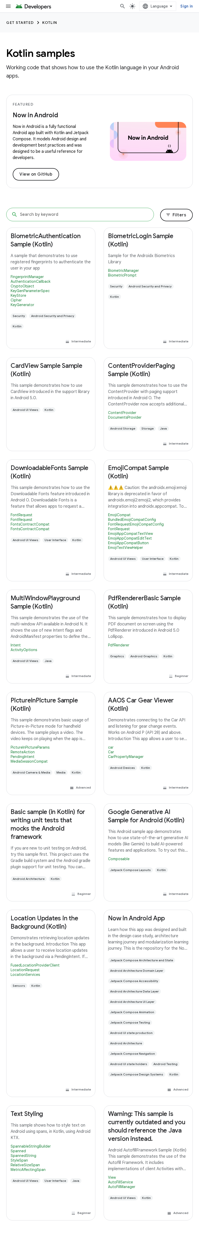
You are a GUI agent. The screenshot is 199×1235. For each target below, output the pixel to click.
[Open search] (122, 6)
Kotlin (49, 22)
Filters (176, 215)
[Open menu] (8, 6)
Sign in (186, 6)
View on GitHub (35, 174)
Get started (20, 22)
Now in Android (35, 115)
